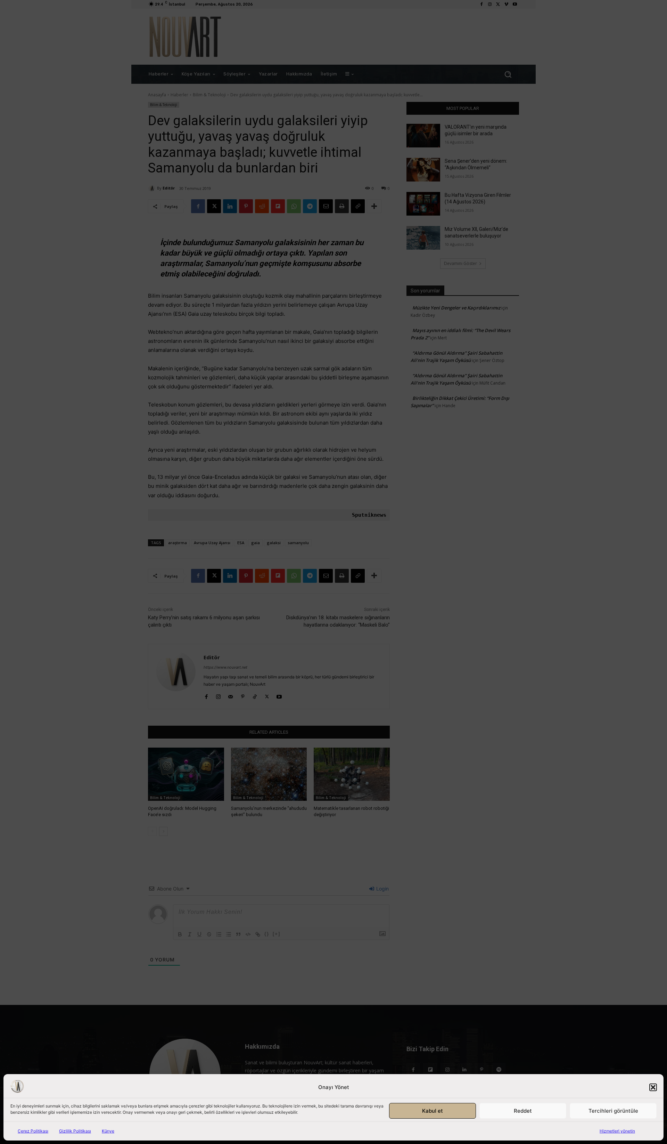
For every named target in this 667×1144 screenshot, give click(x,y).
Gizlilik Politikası (75, 1131)
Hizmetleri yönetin (617, 1131)
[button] (653, 1087)
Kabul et (432, 1110)
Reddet (523, 1110)
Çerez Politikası (33, 1131)
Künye (108, 1131)
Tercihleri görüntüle (613, 1110)
